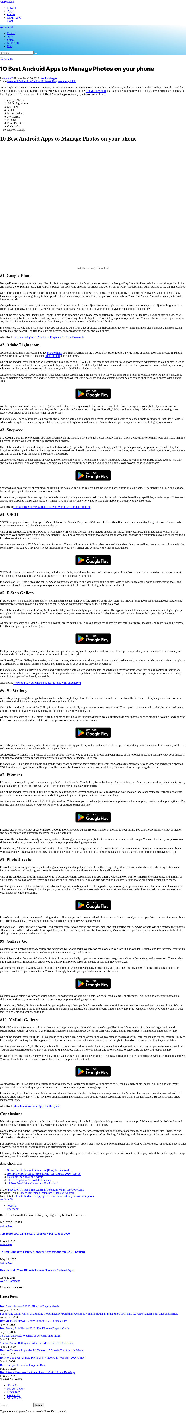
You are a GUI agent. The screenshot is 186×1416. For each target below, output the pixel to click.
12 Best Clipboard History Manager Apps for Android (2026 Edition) (42, 1251)
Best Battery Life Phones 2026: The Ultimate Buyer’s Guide (34, 1328)
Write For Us (14, 1398)
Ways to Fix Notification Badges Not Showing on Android (47, 682)
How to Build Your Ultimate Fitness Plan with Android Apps (37, 1270)
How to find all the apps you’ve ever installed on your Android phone (54, 1196)
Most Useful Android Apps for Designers (36, 1106)
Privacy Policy (15, 1388)
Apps (10, 11)
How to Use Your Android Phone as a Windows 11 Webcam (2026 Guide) (42, 1357)
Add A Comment (10, 1280)
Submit (39, 1405)
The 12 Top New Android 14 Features (29, 1180)
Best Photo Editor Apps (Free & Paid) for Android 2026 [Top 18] (44, 1173)
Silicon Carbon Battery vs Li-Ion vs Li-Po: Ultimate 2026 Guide (37, 1343)
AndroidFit (8, 78)
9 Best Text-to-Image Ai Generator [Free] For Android (38, 1170)
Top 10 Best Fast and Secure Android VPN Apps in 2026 (35, 1233)
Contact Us (13, 1395)
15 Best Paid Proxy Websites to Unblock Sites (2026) (30, 1335)
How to (11, 7)
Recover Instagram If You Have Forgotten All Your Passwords (48, 337)
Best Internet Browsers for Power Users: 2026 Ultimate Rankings (37, 1372)
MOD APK (14, 17)
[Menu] (1, 57)
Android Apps (49, 78)
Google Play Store (96, 90)
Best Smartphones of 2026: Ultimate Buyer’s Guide (29, 1306)
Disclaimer (13, 1391)
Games (11, 14)
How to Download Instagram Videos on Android (46, 1192)
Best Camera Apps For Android (25, 1176)
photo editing (54, 352)
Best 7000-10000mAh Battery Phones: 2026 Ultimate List (33, 1320)
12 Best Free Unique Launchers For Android (32, 1183)
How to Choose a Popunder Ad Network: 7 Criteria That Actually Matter (42, 1350)
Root (10, 20)
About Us (13, 1385)
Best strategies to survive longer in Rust (22, 1365)
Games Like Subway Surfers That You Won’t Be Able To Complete (51, 506)
